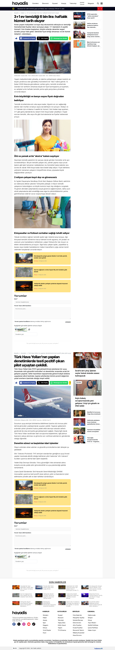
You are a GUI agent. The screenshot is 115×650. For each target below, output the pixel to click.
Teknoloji (61, 620)
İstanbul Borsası (78, 620)
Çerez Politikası (93, 628)
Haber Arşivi (92, 630)
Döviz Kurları (77, 623)
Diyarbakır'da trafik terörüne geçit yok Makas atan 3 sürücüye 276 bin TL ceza (38, 8)
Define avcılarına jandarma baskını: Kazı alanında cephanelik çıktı (92, 25)
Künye (90, 620)
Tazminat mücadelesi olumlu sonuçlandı (93, 430)
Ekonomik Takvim (78, 630)
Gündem (23, 353)
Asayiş (45, 620)
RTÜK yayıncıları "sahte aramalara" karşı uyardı (92, 16)
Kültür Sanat (62, 625)
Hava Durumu (77, 635)
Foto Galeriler (77, 615)
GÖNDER (68, 322)
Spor (44, 623)
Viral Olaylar (47, 630)
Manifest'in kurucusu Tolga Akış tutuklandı (93, 413)
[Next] (101, 8)
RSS (15, 648)
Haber (23, 13)
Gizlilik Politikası (93, 625)
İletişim (90, 618)
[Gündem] (87, 360)
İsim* (16, 299)
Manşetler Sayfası (78, 618)
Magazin (45, 625)
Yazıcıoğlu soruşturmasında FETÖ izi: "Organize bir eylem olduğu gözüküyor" (93, 439)
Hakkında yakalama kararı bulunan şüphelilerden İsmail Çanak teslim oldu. (93, 422)
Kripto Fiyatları (78, 628)
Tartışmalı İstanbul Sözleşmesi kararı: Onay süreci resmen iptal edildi (93, 34)
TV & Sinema (62, 630)
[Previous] (98, 8)
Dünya (45, 628)
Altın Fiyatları (77, 625)
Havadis (16, 13)
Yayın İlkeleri (92, 623)
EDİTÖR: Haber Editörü (54, 75)
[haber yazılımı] (99, 648)
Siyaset (60, 615)
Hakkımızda (91, 615)
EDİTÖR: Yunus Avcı (37, 420)
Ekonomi (60, 618)
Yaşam (60, 628)
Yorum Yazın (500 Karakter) (22, 305)
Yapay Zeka (61, 623)
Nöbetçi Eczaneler (79, 633)
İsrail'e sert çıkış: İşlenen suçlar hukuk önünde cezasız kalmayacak (87, 373)
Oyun (44, 633)
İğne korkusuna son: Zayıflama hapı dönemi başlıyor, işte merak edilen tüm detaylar (93, 44)
